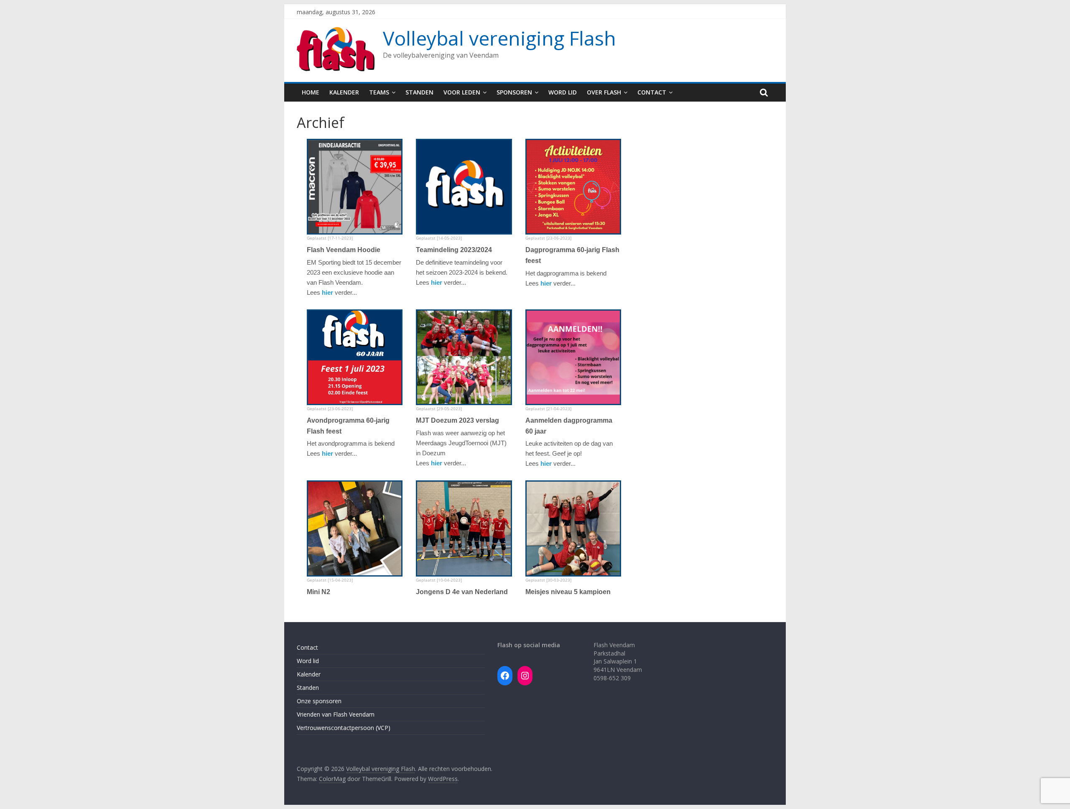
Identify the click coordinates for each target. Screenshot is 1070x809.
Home (310, 92)
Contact (651, 92)
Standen (419, 92)
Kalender (344, 92)
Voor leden (461, 92)
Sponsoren (514, 92)
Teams (379, 92)
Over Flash (604, 92)
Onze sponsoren (319, 701)
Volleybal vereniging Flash (499, 38)
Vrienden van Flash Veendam (335, 714)
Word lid (562, 92)
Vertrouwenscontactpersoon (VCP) (343, 728)
